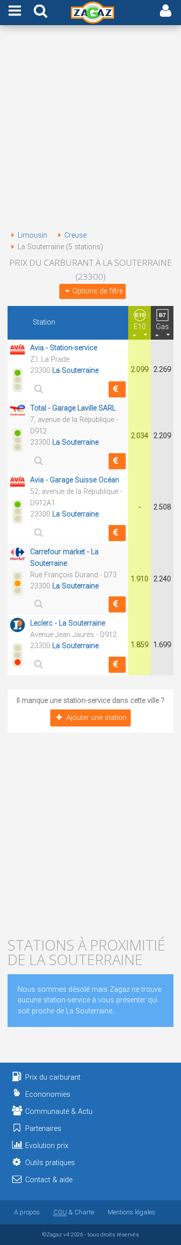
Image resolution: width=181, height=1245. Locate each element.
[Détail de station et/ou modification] (37, 388)
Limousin (32, 235)
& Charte (73, 1212)
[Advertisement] (90, 129)
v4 (66, 1234)
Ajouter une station (96, 717)
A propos (27, 1212)
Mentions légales (131, 1212)
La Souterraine (75, 370)
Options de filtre (97, 291)
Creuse (75, 235)
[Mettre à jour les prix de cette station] (117, 389)
